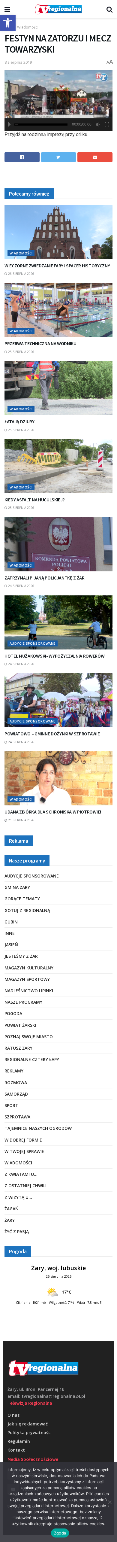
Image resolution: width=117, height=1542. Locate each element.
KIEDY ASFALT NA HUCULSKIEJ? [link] (34, 500)
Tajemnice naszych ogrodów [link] (38, 1128)
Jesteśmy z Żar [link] (21, 956)
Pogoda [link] (13, 1013)
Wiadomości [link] (27, 27)
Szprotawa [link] (17, 1117)
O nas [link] (14, 1415)
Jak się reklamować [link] (28, 1424)
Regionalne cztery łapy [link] (31, 1059)
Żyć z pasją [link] (16, 1231)
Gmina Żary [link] (17, 887)
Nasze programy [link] (23, 1002)
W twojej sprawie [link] (24, 1151)
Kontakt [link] (16, 1450)
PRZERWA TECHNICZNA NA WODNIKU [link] (40, 343)
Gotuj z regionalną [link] (27, 910)
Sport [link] (11, 1105)
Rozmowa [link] (15, 1082)
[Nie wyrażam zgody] (109, 1502)
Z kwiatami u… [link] (21, 1174)
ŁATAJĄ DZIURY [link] (19, 421)
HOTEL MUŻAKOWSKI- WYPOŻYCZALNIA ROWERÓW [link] (54, 656)
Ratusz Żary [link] (18, 1048)
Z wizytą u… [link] (18, 1197)
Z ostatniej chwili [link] (25, 1185)
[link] (8, 23)
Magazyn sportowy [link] (27, 979)
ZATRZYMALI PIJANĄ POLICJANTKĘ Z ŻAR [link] (44, 578)
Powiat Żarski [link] (20, 1025)
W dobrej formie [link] (23, 1140)
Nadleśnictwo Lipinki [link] (28, 990)
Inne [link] (9, 933)
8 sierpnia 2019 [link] (18, 62)
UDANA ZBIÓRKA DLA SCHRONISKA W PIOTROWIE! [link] (52, 812)
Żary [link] (9, 1220)
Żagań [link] (11, 1209)
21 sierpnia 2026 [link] (20, 820)
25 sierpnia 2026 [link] (20, 352)
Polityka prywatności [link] (30, 1432)
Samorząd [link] (16, 1094)
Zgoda (60, 1533)
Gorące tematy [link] (22, 899)
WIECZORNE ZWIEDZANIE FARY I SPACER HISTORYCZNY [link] (57, 266)
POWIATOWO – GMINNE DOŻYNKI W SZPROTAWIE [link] (52, 734)
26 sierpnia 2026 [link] (20, 274)
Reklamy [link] (13, 1071)
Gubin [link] (11, 922)
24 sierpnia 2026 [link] (20, 586)
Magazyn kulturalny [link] (28, 968)
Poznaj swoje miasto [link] (28, 1036)
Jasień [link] (11, 944)
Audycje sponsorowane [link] (33, 643)
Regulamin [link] (19, 1441)
